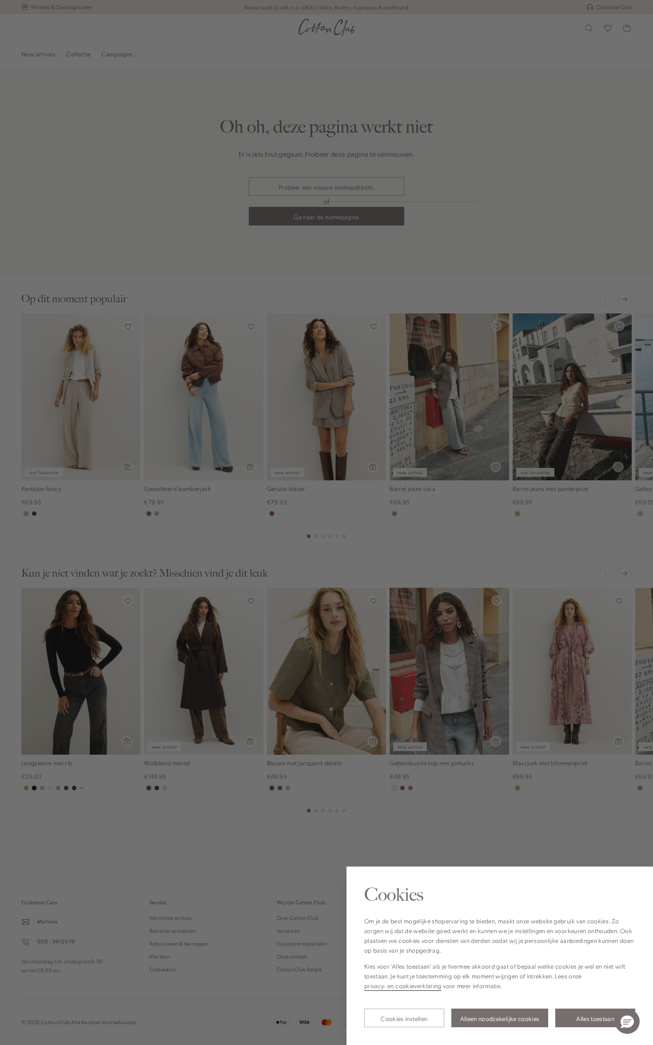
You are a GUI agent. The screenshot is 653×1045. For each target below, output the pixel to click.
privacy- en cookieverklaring (403, 986)
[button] (627, 1021)
